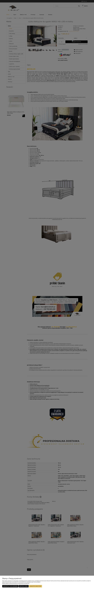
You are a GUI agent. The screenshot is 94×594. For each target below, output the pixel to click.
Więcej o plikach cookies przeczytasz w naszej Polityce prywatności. (15, 583)
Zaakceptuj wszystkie (35, 586)
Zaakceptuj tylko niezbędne (10, 586)
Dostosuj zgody (23, 586)
